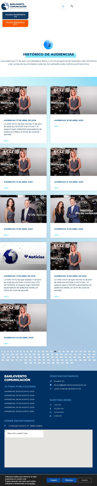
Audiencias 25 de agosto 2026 (19, 411)
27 (7, 354)
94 (48, 363)
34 (38, 354)
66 (88, 357)
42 (75, 354)
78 (48, 360)
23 (85, 351)
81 (62, 360)
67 (93, 357)
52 (26, 357)
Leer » (6, 141)
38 (56, 354)
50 (18, 357)
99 (71, 363)
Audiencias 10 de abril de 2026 (70, 276)
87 (89, 360)
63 (74, 357)
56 (43, 357)
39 (61, 354)
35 (43, 354)
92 (39, 363)
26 (3, 354)
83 (71, 360)
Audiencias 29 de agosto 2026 (19, 395)
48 (8, 357)
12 (39, 351)
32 (30, 354)
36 (47, 354)
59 (57, 357)
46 (93, 354)
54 (35, 357)
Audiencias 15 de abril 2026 (18, 182)
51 (22, 357)
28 (12, 354)
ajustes (32, 483)
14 (47, 351)
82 (66, 360)
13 (43, 351)
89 (26, 363)
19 (68, 351)
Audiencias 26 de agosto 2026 (19, 407)
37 (52, 354)
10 (31, 351)
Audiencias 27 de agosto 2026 (19, 403)
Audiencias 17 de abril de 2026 (20, 120)
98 (67, 363)
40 (66, 354)
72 (21, 360)
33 (34, 354)
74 (30, 360)
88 (94, 360)
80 (57, 360)
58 (52, 357)
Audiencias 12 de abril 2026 (68, 229)
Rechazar (69, 480)
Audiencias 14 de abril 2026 (68, 182)
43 (79, 354)
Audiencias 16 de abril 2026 (68, 120)
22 (80, 351)
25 (94, 351)
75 (34, 360)
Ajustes (85, 480)
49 (13, 357)
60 (61, 357)
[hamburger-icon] (63, 6)
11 (35, 351)
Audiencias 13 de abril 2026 (18, 229)
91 (35, 363)
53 (30, 357)
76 (39, 360)
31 (26, 354)
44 (84, 354)
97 (62, 363)
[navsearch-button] (71, 6)
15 (51, 351)
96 (57, 363)
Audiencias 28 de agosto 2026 (19, 399)
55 (39, 357)
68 (2, 360)
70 (12, 360)
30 (21, 354)
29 (16, 354)
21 (76, 351)
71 (16, 360)
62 (70, 357)
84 (75, 360)
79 (53, 360)
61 (66, 357)
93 (44, 363)
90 (30, 363)
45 (89, 354)
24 (89, 351)
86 (85, 360)
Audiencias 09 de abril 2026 (18, 337)
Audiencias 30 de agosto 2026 (19, 391)
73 (25, 360)
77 (43, 360)
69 (7, 360)
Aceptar (54, 480)
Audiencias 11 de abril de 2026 (19, 276)
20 (72, 351)
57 (48, 357)
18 (63, 351)
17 (59, 351)
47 (3, 357)
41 (70, 354)
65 (84, 357)
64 (79, 357)
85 (80, 360)
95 (53, 363)
